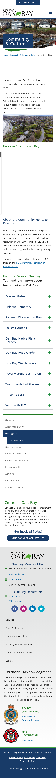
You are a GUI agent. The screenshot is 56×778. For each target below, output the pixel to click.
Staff (33, 761)
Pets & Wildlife (13, 467)
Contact (9, 660)
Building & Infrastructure (19, 644)
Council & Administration (19, 652)
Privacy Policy (16, 757)
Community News (31, 720)
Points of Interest (14, 453)
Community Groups (15, 460)
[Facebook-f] (14, 608)
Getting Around (13, 446)
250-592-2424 (29, 716)
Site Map (41, 757)
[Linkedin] (32, 608)
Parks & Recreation (15, 628)
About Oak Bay (13, 426)
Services (10, 619)
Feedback (24, 761)
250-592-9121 (29, 740)
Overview (10, 420)
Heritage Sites (17, 440)
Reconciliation (12, 480)
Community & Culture (19, 55)
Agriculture (11, 473)
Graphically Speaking (38, 768)
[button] (50, 13)
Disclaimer (29, 757)
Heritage (34, 55)
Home (5, 55)
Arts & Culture (12, 487)
